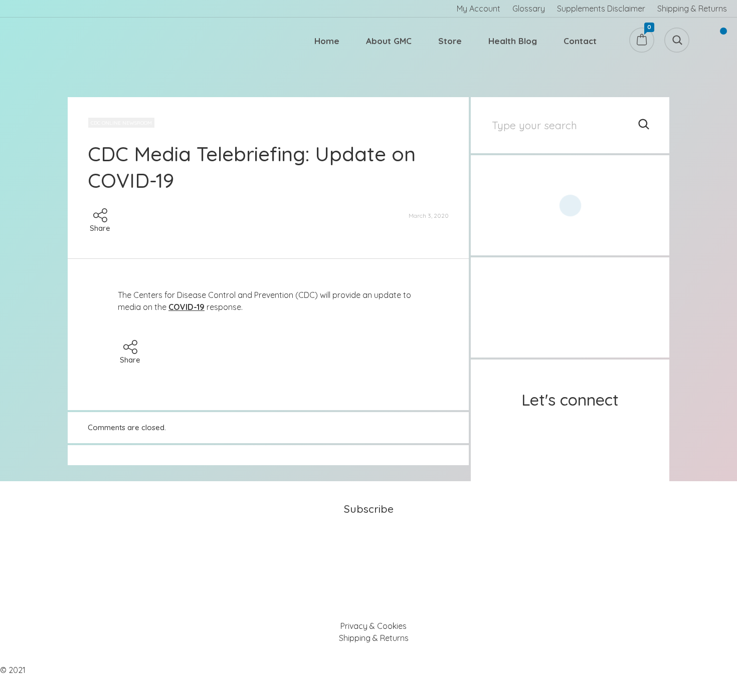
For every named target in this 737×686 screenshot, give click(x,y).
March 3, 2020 (429, 215)
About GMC (389, 41)
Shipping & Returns (692, 9)
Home (326, 41)
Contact (580, 41)
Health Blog (512, 41)
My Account (478, 9)
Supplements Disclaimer (601, 9)
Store (450, 41)
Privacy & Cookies (373, 626)
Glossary (528, 9)
